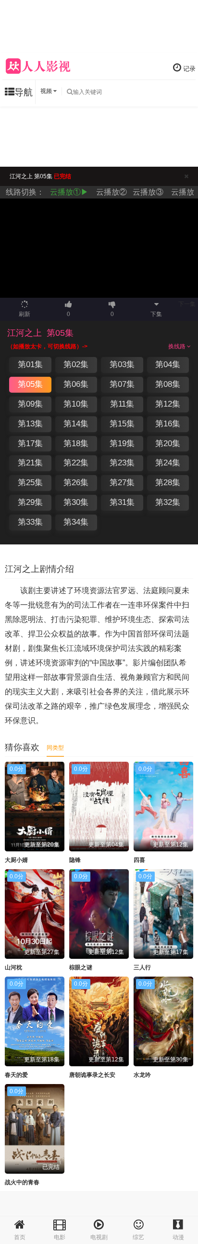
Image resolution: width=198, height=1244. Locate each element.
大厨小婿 (16, 860)
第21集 (30, 462)
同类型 (55, 747)
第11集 (122, 404)
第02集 (75, 364)
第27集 (122, 482)
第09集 (30, 404)
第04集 (167, 364)
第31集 (122, 502)
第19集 (122, 443)
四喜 (139, 860)
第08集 (167, 384)
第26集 (75, 482)
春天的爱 (16, 1075)
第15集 (122, 423)
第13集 (30, 423)
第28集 (167, 482)
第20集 (167, 443)
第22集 (75, 462)
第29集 (30, 502)
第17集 (30, 443)
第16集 (167, 423)
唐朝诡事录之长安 (92, 1075)
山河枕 (13, 967)
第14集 (75, 423)
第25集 (30, 482)
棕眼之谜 (80, 967)
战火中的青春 (22, 1182)
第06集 (75, 384)
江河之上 (24, 333)
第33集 (30, 522)
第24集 (167, 462)
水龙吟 (142, 1075)
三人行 (142, 967)
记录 (188, 68)
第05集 (30, 384)
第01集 (30, 364)
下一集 (187, 304)
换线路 (177, 346)
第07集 (122, 384)
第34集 (75, 522)
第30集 (75, 502)
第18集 (75, 443)
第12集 (167, 404)
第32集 (167, 502)
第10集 (75, 404)
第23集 (122, 462)
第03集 (122, 364)
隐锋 (75, 860)
